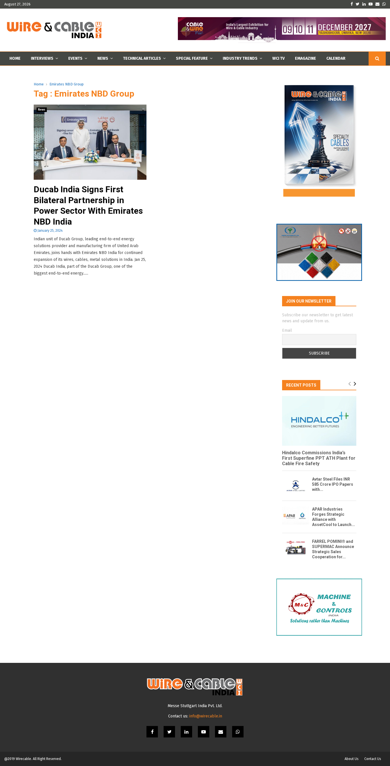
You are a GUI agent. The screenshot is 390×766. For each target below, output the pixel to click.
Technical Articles (142, 58)
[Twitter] (169, 731)
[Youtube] (203, 731)
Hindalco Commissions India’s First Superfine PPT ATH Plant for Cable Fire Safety (318, 458)
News (102, 58)
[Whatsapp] (238, 731)
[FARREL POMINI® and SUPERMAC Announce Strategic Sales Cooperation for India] (295, 548)
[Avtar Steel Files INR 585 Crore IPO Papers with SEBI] (295, 486)
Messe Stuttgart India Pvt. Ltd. (195, 705)
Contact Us (372, 759)
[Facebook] (152, 731)
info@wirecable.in (205, 716)
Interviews (42, 58)
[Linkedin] (186, 731)
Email (287, 330)
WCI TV (278, 58)
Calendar (335, 58)
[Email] (220, 731)
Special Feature (192, 58)
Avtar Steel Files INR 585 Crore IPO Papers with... (332, 484)
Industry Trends (240, 58)
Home (15, 58)
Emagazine (305, 58)
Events (75, 58)
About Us (352, 759)
